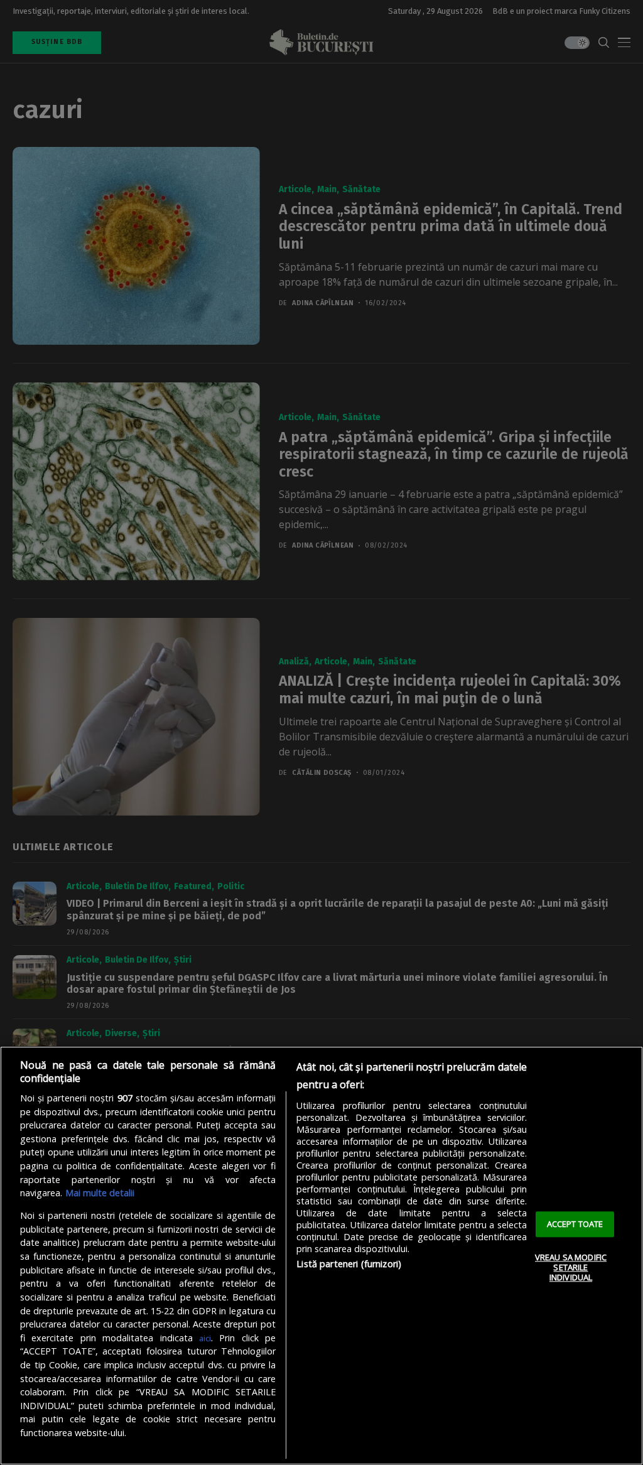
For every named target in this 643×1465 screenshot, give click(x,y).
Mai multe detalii (99, 1193)
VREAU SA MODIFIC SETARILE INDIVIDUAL (571, 1267)
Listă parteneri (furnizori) (348, 1264)
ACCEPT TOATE (575, 1224)
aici (205, 1338)
